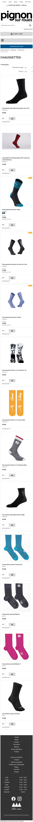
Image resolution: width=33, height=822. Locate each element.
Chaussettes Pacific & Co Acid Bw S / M (14, 370)
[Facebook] (14, 799)
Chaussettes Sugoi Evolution (11, 714)
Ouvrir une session (14, 5)
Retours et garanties (16, 762)
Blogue (16, 2)
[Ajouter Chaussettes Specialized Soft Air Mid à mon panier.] (12, 525)
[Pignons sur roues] (16, 16)
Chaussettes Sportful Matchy (11, 614)
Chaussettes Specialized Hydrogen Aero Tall (15, 108)
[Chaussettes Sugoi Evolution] (16, 696)
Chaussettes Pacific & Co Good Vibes (13, 420)
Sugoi (3, 715)
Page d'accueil (4, 50)
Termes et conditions (16, 757)
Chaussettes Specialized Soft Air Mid (13, 515)
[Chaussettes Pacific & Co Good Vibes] (16, 403)
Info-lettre (16, 769)
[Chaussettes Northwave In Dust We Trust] (16, 247)
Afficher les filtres (16, 46)
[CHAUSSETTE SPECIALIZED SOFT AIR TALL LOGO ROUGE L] (16, 141)
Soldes (21, 2)
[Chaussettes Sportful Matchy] (16, 597)
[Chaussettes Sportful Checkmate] (16, 547)
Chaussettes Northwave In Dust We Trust (14, 264)
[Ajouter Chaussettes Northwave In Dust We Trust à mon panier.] (12, 277)
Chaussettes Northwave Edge (11, 209)
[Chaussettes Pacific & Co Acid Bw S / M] (16, 353)
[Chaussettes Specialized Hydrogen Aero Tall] (16, 91)
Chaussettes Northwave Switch (11, 317)
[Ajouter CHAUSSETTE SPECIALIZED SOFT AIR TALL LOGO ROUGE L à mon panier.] (12, 170)
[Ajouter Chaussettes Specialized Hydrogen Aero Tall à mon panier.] (12, 118)
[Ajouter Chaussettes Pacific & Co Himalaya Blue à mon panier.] (12, 475)
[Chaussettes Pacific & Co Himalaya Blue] (16, 448)
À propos (16, 742)
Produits (16, 752)
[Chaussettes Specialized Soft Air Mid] (16, 497)
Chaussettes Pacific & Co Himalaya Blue (14, 465)
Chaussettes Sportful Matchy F (11, 664)
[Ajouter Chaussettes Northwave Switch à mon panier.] (12, 330)
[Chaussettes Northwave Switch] (16, 300)
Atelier (10, 2)
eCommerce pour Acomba (16, 821)
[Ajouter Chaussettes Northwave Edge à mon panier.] (12, 225)
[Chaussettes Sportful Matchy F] (16, 647)
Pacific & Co (4, 372)
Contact (4, 2)
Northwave (4, 211)
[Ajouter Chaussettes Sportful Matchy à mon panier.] (12, 624)
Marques (16, 747)
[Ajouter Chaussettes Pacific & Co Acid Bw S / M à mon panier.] (12, 380)
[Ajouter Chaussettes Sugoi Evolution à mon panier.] (12, 724)
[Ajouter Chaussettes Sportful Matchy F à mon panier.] (12, 674)
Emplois (16, 772)
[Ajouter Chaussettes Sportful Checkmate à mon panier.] (12, 574)
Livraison (16, 760)
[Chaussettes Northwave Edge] (16, 192)
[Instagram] (20, 799)
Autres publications (16, 749)
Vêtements (21, 50)
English (24, 5)
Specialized (4, 110)
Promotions (28, 2)
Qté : (3, 118)
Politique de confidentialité (16, 764)
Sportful (3, 566)
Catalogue (13, 50)
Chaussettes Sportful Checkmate (12, 564)
